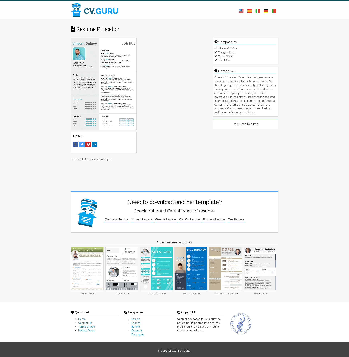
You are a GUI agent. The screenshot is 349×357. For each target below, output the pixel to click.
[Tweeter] (82, 144)
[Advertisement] (174, 63)
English (135, 319)
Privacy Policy (86, 330)
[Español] (249, 9)
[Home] (96, 9)
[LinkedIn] (95, 144)
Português (137, 334)
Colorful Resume (190, 219)
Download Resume (245, 124)
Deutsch (136, 330)
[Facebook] (75, 144)
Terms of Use (86, 326)
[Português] (274, 9)
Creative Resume (166, 219)
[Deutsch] (266, 9)
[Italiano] (258, 9)
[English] (241, 9)
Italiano (135, 326)
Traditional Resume (116, 219)
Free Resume (236, 219)
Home (82, 319)
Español (136, 323)
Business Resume (214, 219)
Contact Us (85, 323)
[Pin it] (88, 144)
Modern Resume (142, 219)
